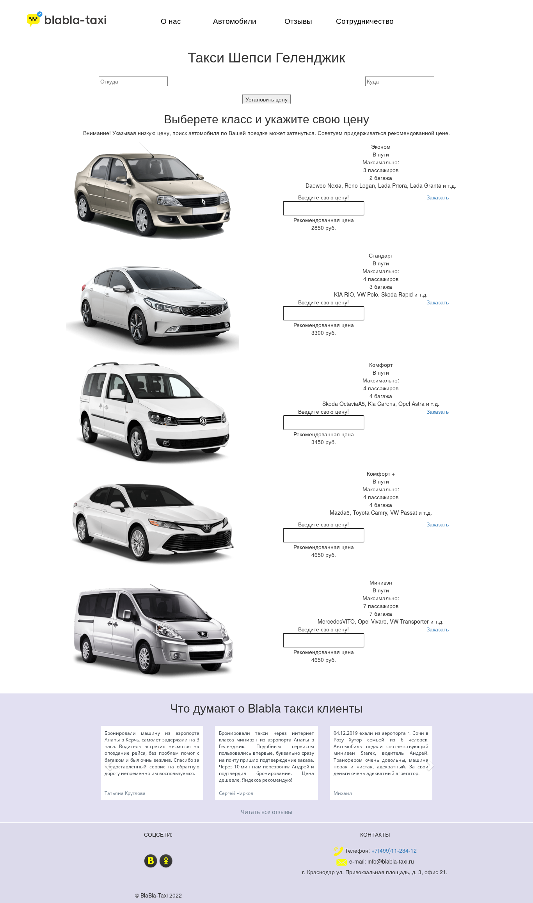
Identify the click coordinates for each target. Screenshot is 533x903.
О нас (171, 21)
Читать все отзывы (266, 812)
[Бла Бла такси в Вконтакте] (151, 860)
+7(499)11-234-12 (394, 850)
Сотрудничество (365, 21)
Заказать (437, 197)
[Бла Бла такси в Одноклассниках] (166, 860)
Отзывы (298, 21)
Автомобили (234, 21)
